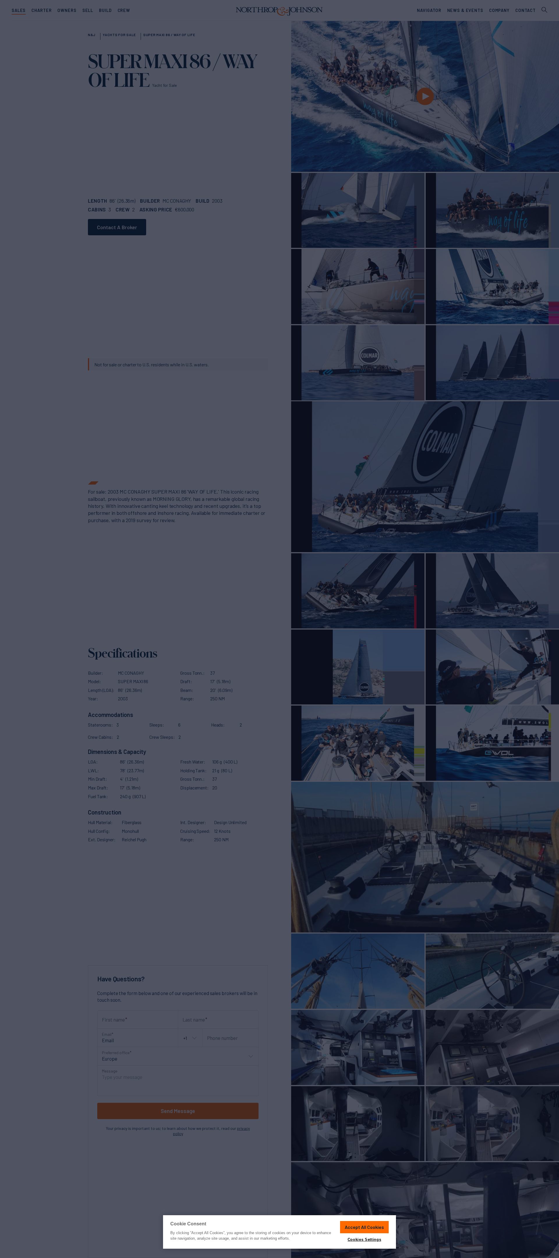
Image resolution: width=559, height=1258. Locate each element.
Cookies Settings (364, 1239)
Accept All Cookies (364, 1227)
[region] (279, 1232)
